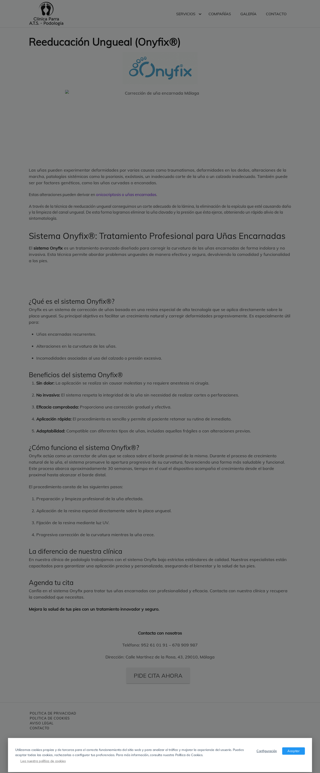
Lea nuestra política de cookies (43, 761)
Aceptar (293, 751)
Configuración (267, 751)
